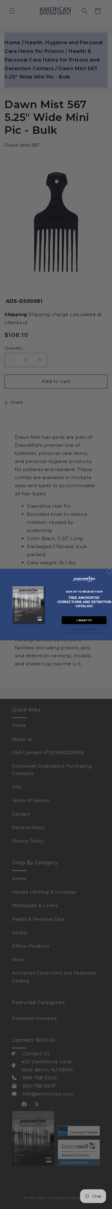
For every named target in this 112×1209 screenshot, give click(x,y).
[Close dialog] (109, 571)
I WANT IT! (84, 620)
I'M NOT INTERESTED (84, 629)
